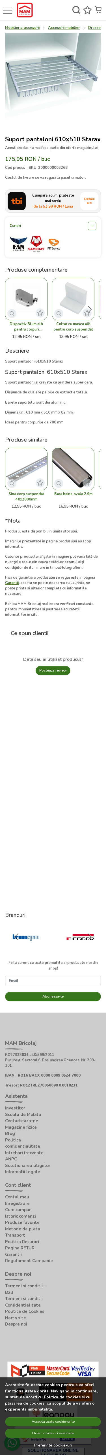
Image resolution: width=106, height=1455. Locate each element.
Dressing (96, 27)
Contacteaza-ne (21, 1121)
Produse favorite (22, 1222)
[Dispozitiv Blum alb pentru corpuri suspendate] (26, 299)
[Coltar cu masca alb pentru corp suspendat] (73, 299)
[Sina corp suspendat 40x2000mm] (26, 469)
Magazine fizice (21, 1127)
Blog (10, 1133)
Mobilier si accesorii (22, 27)
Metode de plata (22, 1229)
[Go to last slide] (16, 937)
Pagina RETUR (19, 1248)
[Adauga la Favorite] (40, 313)
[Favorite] (87, 10)
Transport (15, 1235)
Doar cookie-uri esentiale (53, 1433)
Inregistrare (17, 1203)
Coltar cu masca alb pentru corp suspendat (73, 326)
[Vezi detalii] (12, 313)
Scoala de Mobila (23, 1114)
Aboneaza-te (53, 996)
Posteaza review (53, 670)
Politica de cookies (62, 1397)
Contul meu (17, 1197)
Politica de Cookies (24, 1311)
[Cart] (99, 10)
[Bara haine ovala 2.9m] (73, 469)
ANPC (11, 1159)
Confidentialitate (23, 1305)
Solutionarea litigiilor (27, 1165)
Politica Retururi (22, 1242)
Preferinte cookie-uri (53, 1445)
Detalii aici (89, 201)
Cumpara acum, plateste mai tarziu (53, 201)
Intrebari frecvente (24, 1153)
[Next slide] (89, 309)
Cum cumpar (18, 1210)
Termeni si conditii (24, 1298)
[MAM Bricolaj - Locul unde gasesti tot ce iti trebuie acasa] (26, 10)
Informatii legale (22, 1172)
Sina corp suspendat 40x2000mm (26, 496)
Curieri (15, 225)
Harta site (15, 1318)
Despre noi (16, 1324)
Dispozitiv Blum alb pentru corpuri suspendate (26, 326)
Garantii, (12, 582)
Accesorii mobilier (64, 27)
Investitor (15, 1108)
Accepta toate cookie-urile (53, 1421)
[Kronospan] (25, 948)
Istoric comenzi (20, 1216)
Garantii (13, 1254)
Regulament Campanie (29, 1261)
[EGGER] (80, 948)
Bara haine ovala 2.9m (73, 494)
